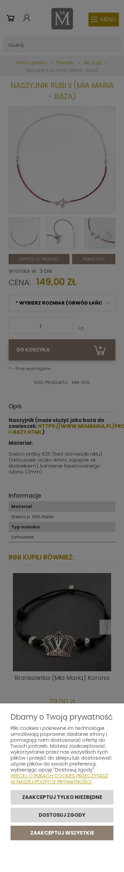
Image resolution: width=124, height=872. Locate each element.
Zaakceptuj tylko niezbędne (62, 797)
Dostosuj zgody (62, 814)
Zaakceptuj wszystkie (62, 832)
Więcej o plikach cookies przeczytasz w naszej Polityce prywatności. (59, 778)
